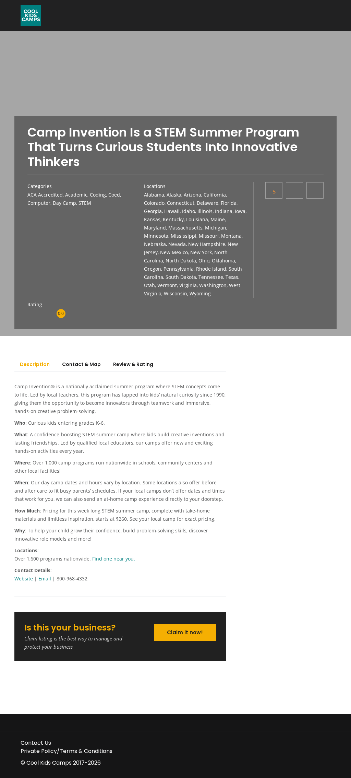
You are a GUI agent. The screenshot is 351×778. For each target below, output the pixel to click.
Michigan (215, 227)
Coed (114, 194)
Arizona (192, 194)
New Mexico (174, 252)
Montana (231, 236)
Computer (38, 203)
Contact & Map (81, 364)
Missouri (209, 236)
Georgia (153, 211)
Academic (76, 194)
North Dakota (181, 260)
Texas (232, 277)
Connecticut (180, 203)
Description (35, 364)
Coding (98, 194)
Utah (149, 285)
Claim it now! (185, 632)
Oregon (152, 269)
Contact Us (36, 743)
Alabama (154, 194)
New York (201, 252)
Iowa (240, 211)
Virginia (188, 285)
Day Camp (64, 203)
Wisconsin (175, 293)
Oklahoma (223, 260)
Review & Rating (133, 364)
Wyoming (200, 293)
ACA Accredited (45, 194)
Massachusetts (185, 227)
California (215, 194)
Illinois (205, 211)
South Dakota (181, 277)
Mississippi (183, 236)
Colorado (154, 203)
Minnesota (156, 236)
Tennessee (210, 277)
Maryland (155, 227)
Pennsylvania (179, 269)
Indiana (223, 211)
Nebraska (155, 244)
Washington (213, 285)
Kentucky (173, 219)
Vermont (167, 285)
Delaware (207, 203)
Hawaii (172, 211)
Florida (229, 203)
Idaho (188, 211)
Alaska (174, 194)
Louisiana (197, 219)
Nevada (177, 244)
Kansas (152, 219)
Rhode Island (211, 269)
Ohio (203, 260)
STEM (84, 203)
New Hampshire (206, 244)
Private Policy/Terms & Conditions (66, 751)
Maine (217, 219)
